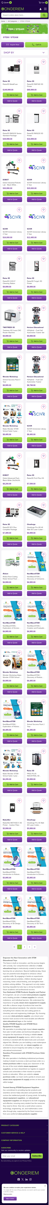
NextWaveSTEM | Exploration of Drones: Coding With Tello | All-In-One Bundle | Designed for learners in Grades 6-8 (12, 627)
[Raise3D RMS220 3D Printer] (36, 118)
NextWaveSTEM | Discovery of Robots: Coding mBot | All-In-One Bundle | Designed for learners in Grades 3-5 (36, 676)
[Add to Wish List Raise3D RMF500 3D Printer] (43, 62)
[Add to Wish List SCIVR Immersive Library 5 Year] (43, 160)
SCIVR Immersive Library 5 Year (36, 184)
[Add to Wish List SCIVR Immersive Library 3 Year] (43, 209)
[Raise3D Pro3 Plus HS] (36, 463)
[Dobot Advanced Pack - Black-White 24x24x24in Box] (12, 463)
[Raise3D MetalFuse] (12, 69)
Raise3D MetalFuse (10, 84)
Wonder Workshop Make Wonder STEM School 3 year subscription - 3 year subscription (12, 676)
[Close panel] (45, 1186)
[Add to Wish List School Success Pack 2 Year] (43, 702)
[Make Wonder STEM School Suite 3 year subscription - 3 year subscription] (12, 414)
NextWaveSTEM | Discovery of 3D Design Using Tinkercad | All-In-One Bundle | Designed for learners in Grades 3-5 (12, 922)
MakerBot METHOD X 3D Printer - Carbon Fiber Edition (12, 824)
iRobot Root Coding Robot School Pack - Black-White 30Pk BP (11, 578)
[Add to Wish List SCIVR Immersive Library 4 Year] (19, 209)
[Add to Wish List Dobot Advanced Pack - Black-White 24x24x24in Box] (19, 455)
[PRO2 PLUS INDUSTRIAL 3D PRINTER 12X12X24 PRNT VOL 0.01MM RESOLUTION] (36, 758)
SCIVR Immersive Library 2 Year (36, 430)
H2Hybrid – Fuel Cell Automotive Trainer (35, 381)
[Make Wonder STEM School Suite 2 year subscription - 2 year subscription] (12, 758)
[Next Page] (34, 947)
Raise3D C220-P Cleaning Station (9, 282)
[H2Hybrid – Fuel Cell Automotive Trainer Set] (36, 315)
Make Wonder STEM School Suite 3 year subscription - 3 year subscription (10, 430)
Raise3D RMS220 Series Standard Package (12, 134)
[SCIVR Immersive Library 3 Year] (36, 217)
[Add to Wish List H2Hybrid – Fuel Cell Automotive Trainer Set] (43, 308)
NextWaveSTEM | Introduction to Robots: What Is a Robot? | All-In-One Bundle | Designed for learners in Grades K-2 (12, 873)
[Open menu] (45, 8)
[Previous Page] (14, 947)
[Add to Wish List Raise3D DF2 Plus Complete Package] (19, 505)
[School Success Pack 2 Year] (36, 709)
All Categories (12, 21)
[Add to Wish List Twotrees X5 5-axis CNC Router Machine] (19, 308)
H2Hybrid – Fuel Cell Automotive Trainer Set (35, 331)
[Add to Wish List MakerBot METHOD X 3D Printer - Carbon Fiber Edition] (19, 800)
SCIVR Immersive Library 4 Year (12, 233)
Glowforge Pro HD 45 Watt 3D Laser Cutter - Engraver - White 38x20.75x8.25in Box (35, 528)
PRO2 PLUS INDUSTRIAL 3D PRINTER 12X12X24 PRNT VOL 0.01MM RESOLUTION (35, 775)
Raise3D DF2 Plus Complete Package (10, 528)
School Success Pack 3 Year (11, 381)
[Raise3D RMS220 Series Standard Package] (12, 118)
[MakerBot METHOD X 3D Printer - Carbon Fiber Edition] (12, 808)
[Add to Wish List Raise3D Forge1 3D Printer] (43, 259)
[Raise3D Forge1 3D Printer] (36, 266)
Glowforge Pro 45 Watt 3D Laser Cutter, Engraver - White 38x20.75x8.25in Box (35, 824)
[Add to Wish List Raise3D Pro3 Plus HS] (43, 455)
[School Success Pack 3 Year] (12, 364)
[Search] (44, 15)
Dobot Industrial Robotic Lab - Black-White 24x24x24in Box (12, 184)
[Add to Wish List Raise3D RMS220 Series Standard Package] (19, 111)
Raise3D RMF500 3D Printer (35, 85)
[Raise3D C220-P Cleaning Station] (12, 266)
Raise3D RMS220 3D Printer (35, 134)
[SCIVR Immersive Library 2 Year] (36, 414)
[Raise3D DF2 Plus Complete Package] (12, 512)
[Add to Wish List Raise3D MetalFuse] (19, 62)
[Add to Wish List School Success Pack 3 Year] (19, 357)
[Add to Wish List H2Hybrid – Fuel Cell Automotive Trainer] (43, 357)
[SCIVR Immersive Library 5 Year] (36, 167)
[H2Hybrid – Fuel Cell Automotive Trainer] (36, 364)
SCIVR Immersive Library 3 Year (36, 233)
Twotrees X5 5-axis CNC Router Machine (12, 331)
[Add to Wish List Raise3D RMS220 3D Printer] (43, 111)
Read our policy (8, 1194)
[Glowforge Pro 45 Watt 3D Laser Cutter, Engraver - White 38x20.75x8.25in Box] (36, 808)
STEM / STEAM (25, 21)
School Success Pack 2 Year (35, 725)
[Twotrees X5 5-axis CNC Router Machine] (12, 315)
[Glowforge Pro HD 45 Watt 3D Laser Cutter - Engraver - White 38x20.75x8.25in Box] (36, 512)
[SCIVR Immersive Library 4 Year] (12, 217)
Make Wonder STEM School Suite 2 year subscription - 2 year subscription (10, 775)
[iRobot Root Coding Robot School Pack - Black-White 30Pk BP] (12, 561)
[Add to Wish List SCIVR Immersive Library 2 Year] (43, 406)
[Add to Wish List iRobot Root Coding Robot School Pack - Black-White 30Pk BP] (19, 554)
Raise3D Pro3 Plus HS (35, 478)
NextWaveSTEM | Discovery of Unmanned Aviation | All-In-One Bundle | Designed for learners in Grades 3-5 (36, 578)
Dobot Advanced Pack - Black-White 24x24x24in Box (12, 479)
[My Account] (40, 9)
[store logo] (12, 8)
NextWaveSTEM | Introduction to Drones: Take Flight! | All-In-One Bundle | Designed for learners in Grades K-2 (36, 873)
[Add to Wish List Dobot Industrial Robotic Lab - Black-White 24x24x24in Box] (19, 160)
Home (3, 21)
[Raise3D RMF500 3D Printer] (36, 69)
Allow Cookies (10, 1198)
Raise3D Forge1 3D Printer (34, 282)
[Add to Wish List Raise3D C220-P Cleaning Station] (19, 259)
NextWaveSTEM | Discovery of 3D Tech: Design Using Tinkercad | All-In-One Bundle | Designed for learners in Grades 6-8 (36, 922)
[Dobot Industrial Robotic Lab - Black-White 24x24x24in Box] (12, 167)
